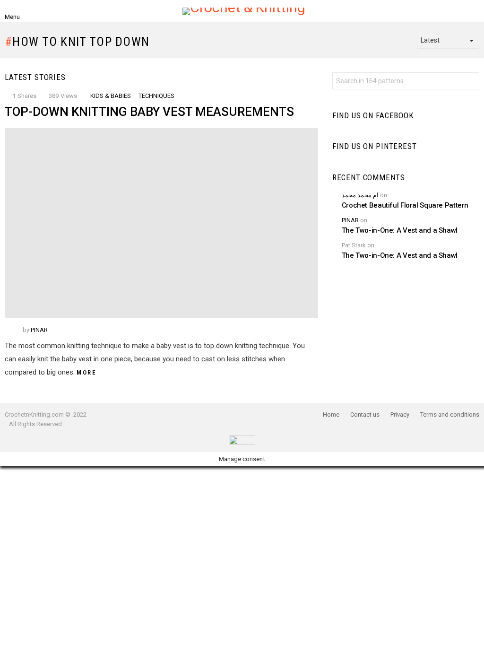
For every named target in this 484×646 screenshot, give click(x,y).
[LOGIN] (457, 11)
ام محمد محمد (360, 195)
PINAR (350, 220)
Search (469, 82)
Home (331, 414)
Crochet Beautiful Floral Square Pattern (405, 205)
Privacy (399, 414)
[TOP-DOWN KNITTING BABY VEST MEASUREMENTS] (161, 223)
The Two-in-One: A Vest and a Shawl (400, 230)
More (86, 372)
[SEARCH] (30, 11)
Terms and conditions (449, 414)
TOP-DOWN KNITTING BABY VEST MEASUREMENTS (149, 112)
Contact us (365, 414)
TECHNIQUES (156, 95)
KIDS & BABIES (110, 95)
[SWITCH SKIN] (473, 11)
